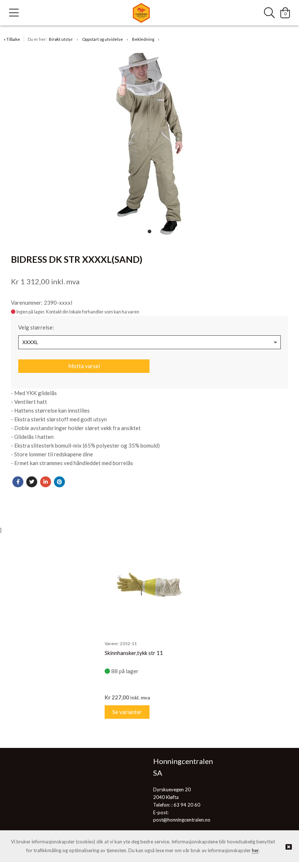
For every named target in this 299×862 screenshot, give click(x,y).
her (255, 850)
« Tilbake (12, 39)
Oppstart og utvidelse (102, 39)
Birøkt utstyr (61, 39)
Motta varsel (84, 366)
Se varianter (127, 712)
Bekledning (143, 39)
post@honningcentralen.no (181, 820)
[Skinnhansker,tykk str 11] (149, 590)
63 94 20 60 (187, 805)
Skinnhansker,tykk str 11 (134, 653)
